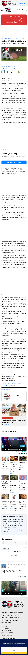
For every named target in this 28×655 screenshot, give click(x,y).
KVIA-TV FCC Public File (8, 615)
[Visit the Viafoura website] (23, 576)
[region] (14, 557)
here (8, 531)
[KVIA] (9, 9)
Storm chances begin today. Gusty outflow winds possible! (14, 21)
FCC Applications (19, 615)
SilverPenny (6, 424)
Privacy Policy (13, 612)
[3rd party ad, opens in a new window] (14, 416)
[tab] (5, 548)
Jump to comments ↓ (6, 389)
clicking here (13, 527)
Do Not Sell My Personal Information (10, 617)
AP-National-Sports (16, 383)
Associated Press (6, 66)
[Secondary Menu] (3, 9)
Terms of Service (5, 612)
